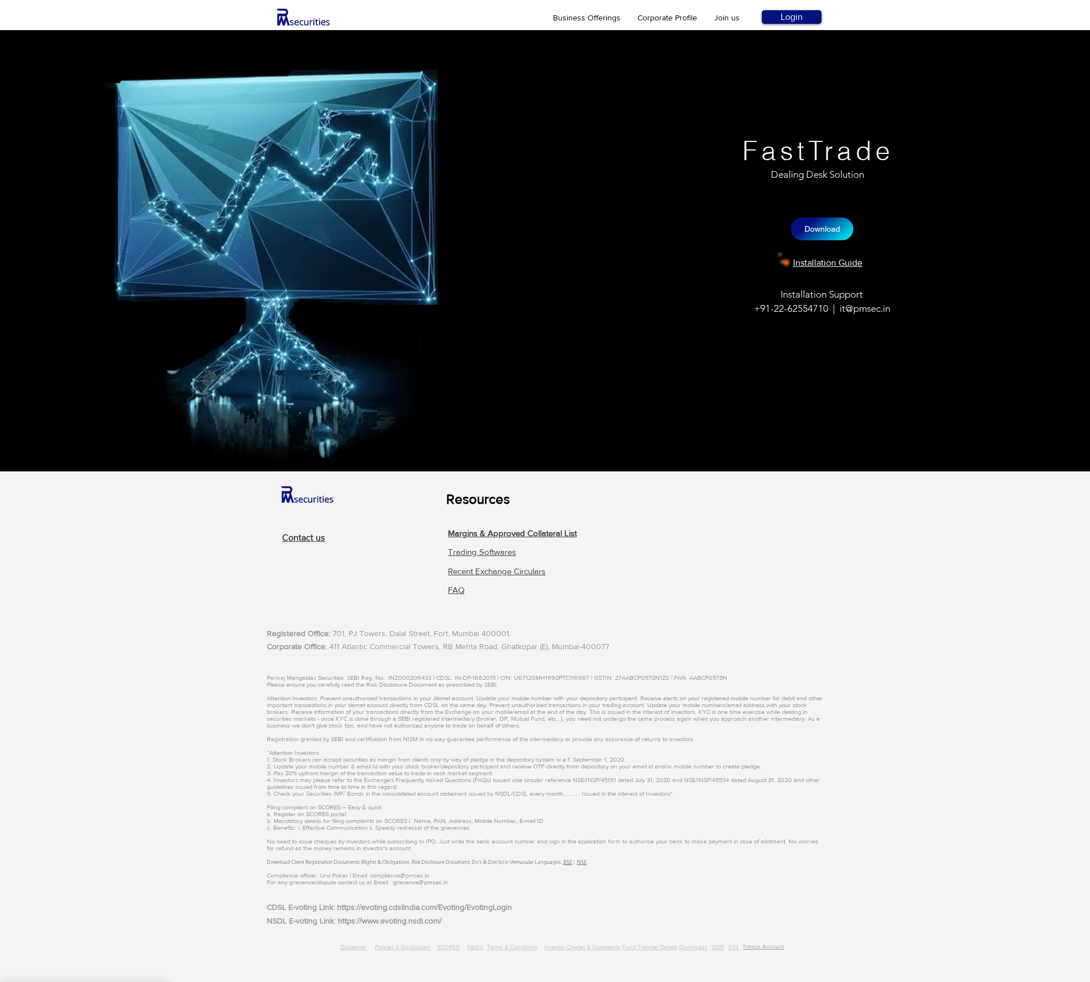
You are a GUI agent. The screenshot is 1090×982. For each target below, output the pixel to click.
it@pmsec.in (865, 308)
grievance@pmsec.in (420, 882)
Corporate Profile (667, 17)
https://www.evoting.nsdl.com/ (390, 920)
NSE (581, 861)
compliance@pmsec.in (399, 875)
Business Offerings (587, 17)
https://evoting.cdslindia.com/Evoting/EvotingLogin (424, 907)
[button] (512, 533)
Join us (727, 17)
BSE (567, 861)
